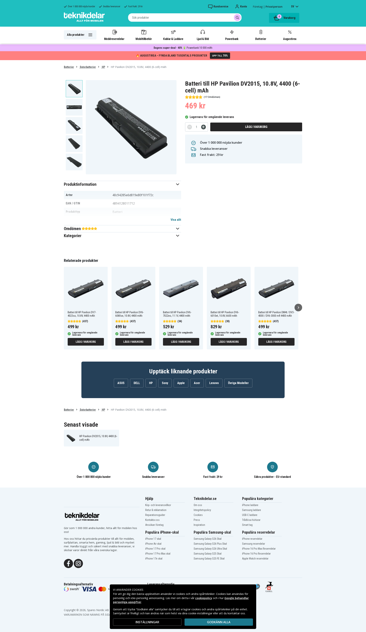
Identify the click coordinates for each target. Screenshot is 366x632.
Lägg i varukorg (256, 127)
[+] (203, 127)
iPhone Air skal (153, 543)
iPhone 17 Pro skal (155, 548)
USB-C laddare (249, 514)
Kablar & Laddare (173, 39)
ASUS (120, 383)
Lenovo (214, 383)
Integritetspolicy (202, 510)
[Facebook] (68, 563)
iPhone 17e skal (153, 558)
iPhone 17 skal (153, 538)
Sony (165, 383)
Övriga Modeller (238, 383)
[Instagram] (78, 563)
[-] (189, 127)
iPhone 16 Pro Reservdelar (256, 553)
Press (197, 519)
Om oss (198, 505)
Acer (197, 383)
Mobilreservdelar (114, 39)
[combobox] (185, 17)
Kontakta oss (152, 519)
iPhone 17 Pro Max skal (157, 553)
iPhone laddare (250, 505)
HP (103, 67)
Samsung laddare (251, 510)
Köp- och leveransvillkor (158, 505)
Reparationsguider (155, 514)
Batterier (260, 39)
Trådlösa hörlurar (251, 519)
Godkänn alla (218, 622)
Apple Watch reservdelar (255, 558)
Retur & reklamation (155, 510)
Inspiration (199, 524)
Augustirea (289, 39)
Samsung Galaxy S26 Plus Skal (210, 543)
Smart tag (247, 524)
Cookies (198, 514)
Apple (181, 383)
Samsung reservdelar (253, 543)
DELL (137, 383)
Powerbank (231, 39)
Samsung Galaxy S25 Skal (208, 553)
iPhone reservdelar (252, 538)
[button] (122, 184)
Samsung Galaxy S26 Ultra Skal (210, 548)
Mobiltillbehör (144, 39)
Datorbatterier (87, 67)
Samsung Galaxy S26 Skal (208, 538)
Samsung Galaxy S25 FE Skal (209, 558)
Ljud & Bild (203, 39)
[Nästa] (298, 307)
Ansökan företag (154, 524)
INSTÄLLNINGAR (147, 622)
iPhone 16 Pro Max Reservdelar (259, 548)
